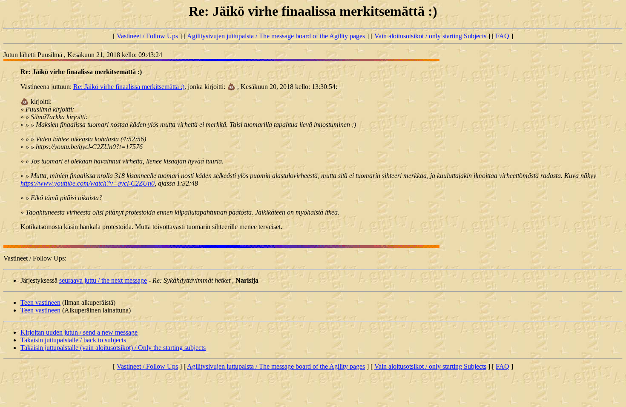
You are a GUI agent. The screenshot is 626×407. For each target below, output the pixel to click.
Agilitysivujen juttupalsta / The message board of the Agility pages (276, 36)
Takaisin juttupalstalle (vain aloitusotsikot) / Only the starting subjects (113, 347)
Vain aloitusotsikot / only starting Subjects (430, 36)
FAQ (502, 36)
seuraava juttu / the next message (103, 280)
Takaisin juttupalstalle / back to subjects (73, 340)
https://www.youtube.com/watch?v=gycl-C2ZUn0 (87, 183)
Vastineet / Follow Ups (147, 36)
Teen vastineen (40, 302)
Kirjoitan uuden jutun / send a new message (79, 332)
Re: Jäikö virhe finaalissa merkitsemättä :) (128, 86)
